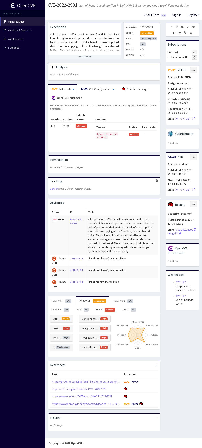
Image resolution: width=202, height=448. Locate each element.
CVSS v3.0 (122, 301)
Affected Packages (137, 89)
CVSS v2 (59, 309)
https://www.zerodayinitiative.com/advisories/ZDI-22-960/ (86, 404)
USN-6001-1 (76, 258)
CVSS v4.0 (60, 301)
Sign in (176, 15)
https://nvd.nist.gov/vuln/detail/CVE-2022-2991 (79, 389)
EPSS (104, 309)
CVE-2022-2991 (62, 5)
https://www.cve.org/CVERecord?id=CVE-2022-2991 (82, 396)
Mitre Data (65, 89)
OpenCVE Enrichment (69, 98)
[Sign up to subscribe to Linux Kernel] (194, 57)
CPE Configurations (100, 89)
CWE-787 (181, 296)
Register (193, 15)
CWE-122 (181, 282)
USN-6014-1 (76, 282)
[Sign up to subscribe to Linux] (194, 52)
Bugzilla (174, 233)
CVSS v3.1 (92, 301)
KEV (82, 309)
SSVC (128, 309)
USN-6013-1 (76, 270)
